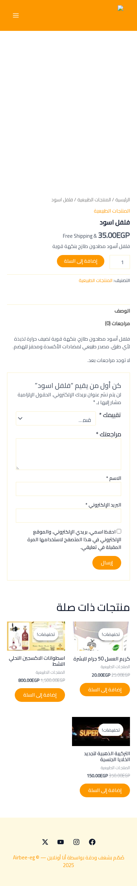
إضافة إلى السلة (80, 261)
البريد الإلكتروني (103, 504)
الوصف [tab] (122, 310)
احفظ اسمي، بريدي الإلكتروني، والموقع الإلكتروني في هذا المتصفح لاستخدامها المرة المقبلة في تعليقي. (74, 539)
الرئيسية (122, 199)
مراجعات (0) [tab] (117, 323)
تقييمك (110, 416)
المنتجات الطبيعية (94, 199)
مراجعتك (108, 434)
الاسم (113, 478)
